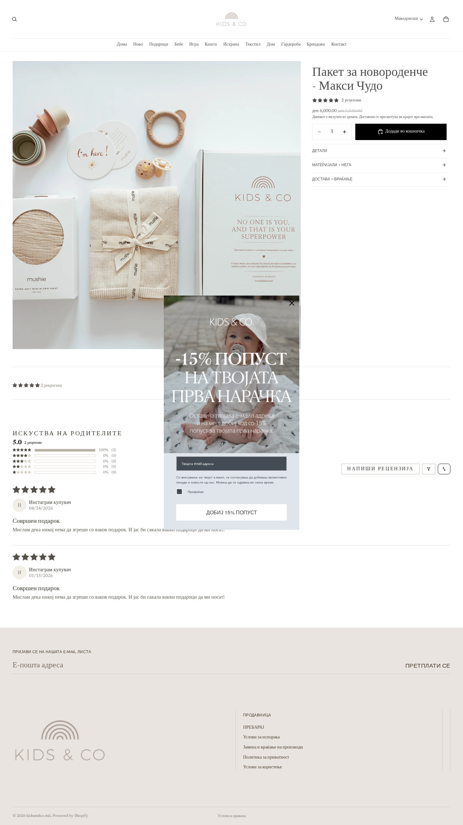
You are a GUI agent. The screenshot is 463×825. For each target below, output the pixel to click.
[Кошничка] (446, 19)
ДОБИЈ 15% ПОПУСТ (231, 512)
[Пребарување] (14, 19)
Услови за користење (262, 768)
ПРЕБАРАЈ (253, 728)
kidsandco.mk (38, 816)
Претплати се (427, 665)
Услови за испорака (261, 738)
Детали (319, 150)
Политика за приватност (266, 757)
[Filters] (428, 469)
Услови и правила (232, 816)
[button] (27, 386)
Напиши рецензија (380, 469)
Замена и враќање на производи (273, 747)
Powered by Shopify (70, 816)
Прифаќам (195, 491)
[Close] (292, 302)
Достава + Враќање (332, 179)
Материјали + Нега (331, 164)
